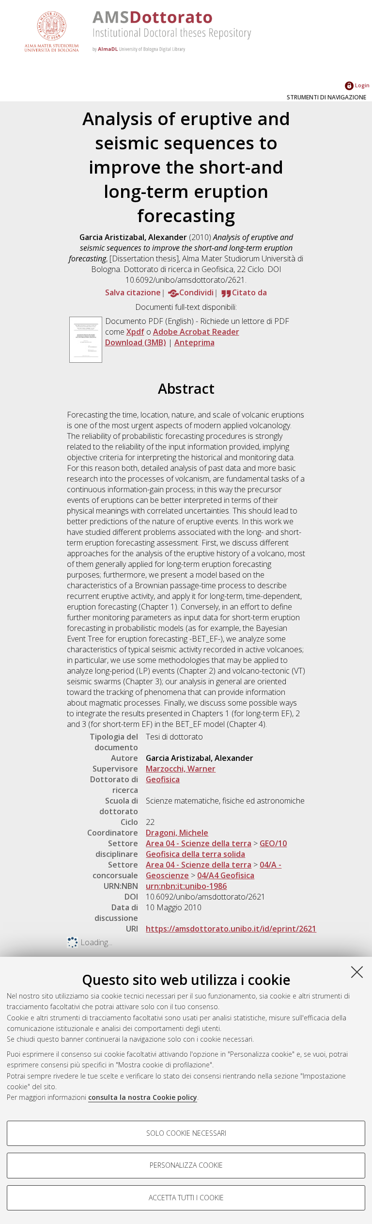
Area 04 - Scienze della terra (198, 843)
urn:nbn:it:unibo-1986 (186, 886)
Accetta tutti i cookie (186, 1197)
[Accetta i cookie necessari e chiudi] (357, 972)
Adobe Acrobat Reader (196, 331)
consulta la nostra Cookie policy (142, 1097)
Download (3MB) (135, 342)
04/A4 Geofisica (225, 875)
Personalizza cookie (186, 1165)
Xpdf (135, 331)
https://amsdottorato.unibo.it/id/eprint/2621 (231, 928)
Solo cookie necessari (186, 1133)
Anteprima (194, 342)
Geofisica (163, 779)
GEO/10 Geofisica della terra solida (216, 848)
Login (362, 85)
